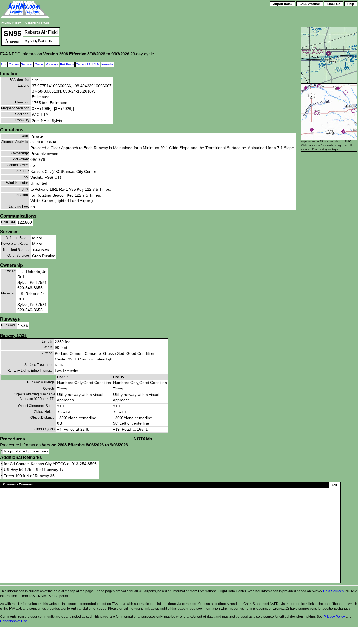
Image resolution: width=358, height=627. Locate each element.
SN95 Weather (310, 4)
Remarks (107, 64)
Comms (14, 64)
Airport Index (282, 4)
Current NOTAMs (88, 64)
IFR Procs (67, 64)
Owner (39, 64)
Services (27, 64)
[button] (316, 113)
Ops (4, 64)
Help (350, 4)
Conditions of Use (37, 22)
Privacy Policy (11, 22)
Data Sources (333, 591)
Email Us (333, 4)
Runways (52, 64)
